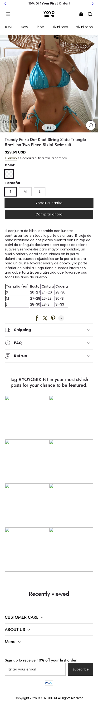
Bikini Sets (60, 27)
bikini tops (84, 27)
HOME (8, 27)
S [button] (10, 191)
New (24, 27)
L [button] (39, 191)
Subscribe (81, 669)
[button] (8, 14)
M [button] (25, 191)
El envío (11, 158)
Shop (39, 27)
